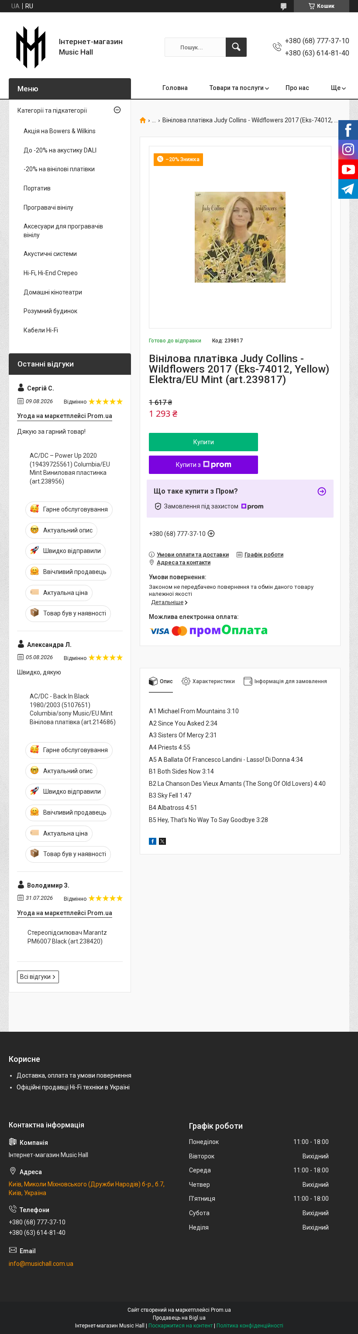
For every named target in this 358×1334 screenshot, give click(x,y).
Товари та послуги (237, 87)
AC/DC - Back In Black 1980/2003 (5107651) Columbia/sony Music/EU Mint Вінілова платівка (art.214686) (73, 709)
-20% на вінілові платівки (59, 169)
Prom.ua (221, 1310)
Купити (203, 442)
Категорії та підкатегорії (52, 110)
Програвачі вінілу (48, 207)
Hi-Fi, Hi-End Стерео (51, 273)
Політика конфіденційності (250, 1326)
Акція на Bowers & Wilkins (60, 131)
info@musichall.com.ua (41, 1263)
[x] (162, 842)
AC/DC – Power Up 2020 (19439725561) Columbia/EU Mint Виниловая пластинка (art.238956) (70, 468)
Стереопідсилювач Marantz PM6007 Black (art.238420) (67, 937)
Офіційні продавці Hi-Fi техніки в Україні (73, 1087)
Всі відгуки (35, 976)
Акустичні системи (50, 253)
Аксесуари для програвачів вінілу (63, 230)
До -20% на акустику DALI (60, 150)
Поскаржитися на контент (180, 1326)
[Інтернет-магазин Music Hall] (30, 47)
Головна (175, 87)
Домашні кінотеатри (53, 292)
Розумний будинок (50, 311)
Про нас (297, 87)
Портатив (37, 188)
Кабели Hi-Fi (41, 330)
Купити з (188, 464)
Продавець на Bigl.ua (179, 1318)
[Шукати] (236, 47)
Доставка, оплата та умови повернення (74, 1075)
